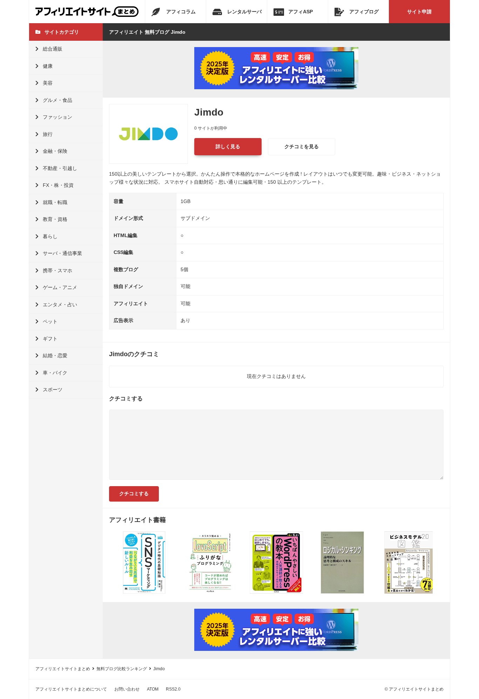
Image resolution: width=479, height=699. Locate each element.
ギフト (50, 338)
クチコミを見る (301, 146)
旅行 (48, 134)
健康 (48, 66)
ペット (50, 321)
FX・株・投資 (58, 185)
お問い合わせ (127, 689)
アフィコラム (181, 11)
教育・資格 (55, 219)
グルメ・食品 (57, 100)
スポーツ (52, 389)
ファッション (57, 117)
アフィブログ (364, 11)
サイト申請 (419, 11)
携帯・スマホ (57, 270)
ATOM (152, 689)
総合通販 (52, 49)
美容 (48, 83)
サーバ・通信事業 (62, 253)
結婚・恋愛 (55, 355)
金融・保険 (55, 151)
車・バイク (55, 372)
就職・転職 (55, 202)
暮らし (50, 236)
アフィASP (300, 11)
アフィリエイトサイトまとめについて (71, 689)
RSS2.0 (173, 689)
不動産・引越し (60, 168)
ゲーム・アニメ (60, 287)
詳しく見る (228, 146)
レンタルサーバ (244, 11)
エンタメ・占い (60, 304)
